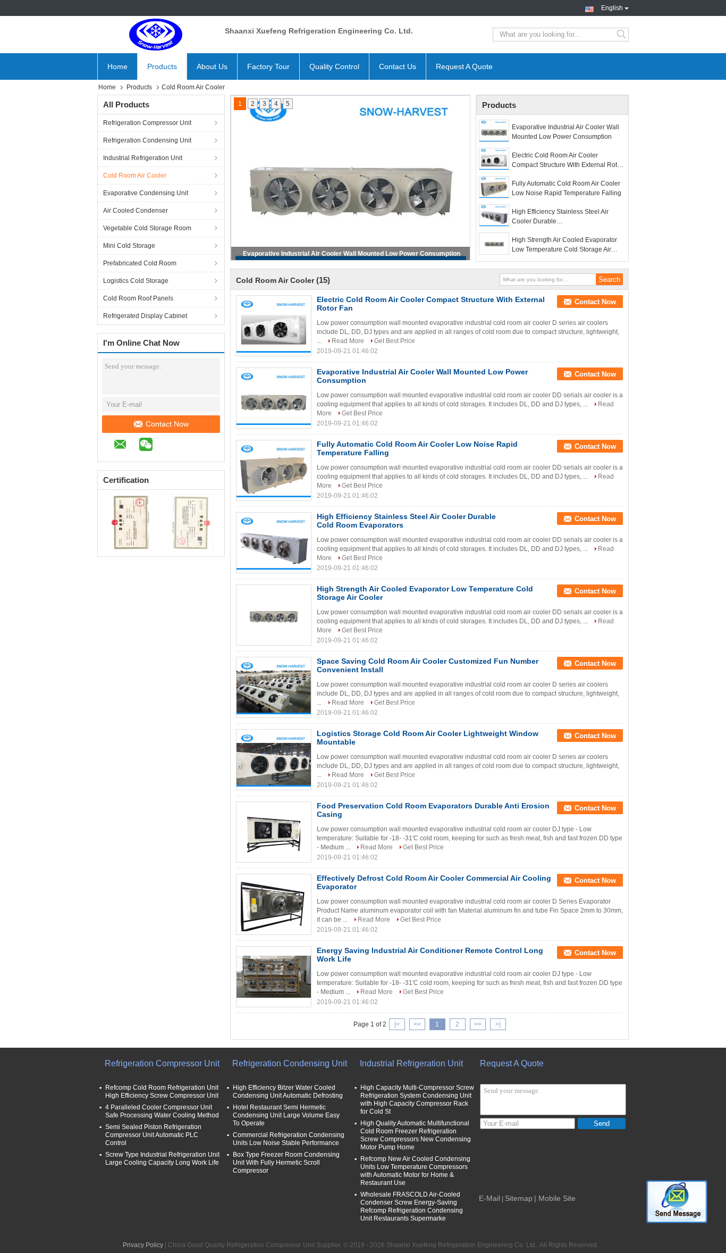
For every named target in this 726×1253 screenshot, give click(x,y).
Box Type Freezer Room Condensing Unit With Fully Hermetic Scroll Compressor (286, 1162)
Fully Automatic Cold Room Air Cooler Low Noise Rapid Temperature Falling (566, 188)
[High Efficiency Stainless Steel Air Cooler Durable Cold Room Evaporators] (494, 215)
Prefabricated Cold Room (139, 263)
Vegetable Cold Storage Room (147, 228)
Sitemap (519, 1198)
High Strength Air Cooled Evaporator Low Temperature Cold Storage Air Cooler (564, 245)
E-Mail (489, 1198)
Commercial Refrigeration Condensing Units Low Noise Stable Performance (288, 1139)
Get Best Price (394, 341)
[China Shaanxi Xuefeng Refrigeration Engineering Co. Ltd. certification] (129, 521)
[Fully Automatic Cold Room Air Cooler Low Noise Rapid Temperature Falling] (494, 187)
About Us (212, 66)
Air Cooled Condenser (135, 210)
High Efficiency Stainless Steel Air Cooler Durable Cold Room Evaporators (560, 217)
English (612, 7)
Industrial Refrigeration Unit (142, 158)
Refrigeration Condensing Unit (147, 140)
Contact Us (397, 66)
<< (417, 1024)
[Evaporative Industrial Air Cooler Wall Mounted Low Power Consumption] (494, 131)
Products (162, 66)
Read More (348, 341)
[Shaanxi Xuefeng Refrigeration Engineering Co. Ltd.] (155, 35)
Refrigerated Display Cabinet (145, 316)
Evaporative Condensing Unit (145, 193)
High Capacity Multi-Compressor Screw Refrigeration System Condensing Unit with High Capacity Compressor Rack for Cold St (417, 1099)
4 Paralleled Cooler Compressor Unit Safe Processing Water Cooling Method (162, 1111)
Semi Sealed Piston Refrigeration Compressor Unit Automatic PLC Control (153, 1135)
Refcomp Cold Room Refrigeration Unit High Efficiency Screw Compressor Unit (161, 1091)
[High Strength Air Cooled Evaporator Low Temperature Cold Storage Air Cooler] (494, 243)
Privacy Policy (143, 1245)
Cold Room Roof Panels (138, 298)
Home (117, 66)
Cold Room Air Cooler (134, 175)
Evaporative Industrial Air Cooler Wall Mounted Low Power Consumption (351, 253)
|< (397, 1024)
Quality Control (334, 66)
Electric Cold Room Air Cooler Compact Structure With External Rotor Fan (567, 161)
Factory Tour (268, 66)
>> (478, 1024)
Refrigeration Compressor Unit (147, 123)
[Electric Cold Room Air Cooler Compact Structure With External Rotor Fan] (494, 159)
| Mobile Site (555, 1198)
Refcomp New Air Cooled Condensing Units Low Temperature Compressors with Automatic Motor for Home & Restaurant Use (415, 1171)
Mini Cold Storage (129, 245)
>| (498, 1024)
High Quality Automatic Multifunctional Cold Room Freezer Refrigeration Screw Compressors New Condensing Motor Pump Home (415, 1135)
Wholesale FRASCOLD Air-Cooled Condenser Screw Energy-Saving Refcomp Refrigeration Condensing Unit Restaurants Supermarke (411, 1206)
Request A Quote (464, 66)
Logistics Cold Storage (135, 281)
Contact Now (167, 424)
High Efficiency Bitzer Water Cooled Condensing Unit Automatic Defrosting (288, 1091)
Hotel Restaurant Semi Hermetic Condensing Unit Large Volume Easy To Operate (286, 1115)
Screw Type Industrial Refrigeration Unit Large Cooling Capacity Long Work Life (162, 1158)
